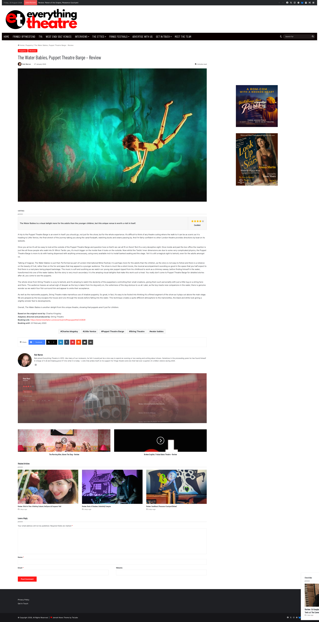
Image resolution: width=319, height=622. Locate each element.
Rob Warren (26, 64)
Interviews (81, 36)
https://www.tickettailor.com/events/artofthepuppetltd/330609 (57, 320)
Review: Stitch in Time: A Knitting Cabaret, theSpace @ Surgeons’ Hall (40, 506)
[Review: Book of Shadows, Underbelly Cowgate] (112, 487)
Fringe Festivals (118, 36)
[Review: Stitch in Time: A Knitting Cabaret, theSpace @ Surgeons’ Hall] (48, 487)
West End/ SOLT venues (58, 36)
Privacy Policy (23, 600)
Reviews (33, 51)
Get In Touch (163, 36)
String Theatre (137, 331)
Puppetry (29, 45)
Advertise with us (142, 36)
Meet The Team (183, 36)
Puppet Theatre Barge (113, 331)
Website (119, 568)
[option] (112, 398)
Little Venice (90, 331)
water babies (157, 331)
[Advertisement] (256, 61)
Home (6, 36)
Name (21, 557)
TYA (40, 36)
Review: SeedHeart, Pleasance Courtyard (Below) (161, 506)
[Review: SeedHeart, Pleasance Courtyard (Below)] (176, 487)
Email (21, 568)
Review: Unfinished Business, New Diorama (55, 3)
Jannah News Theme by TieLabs (65, 618)
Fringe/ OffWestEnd (24, 36)
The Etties (98, 36)
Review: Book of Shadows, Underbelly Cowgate (96, 506)
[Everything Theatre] (42, 19)
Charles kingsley (70, 331)
